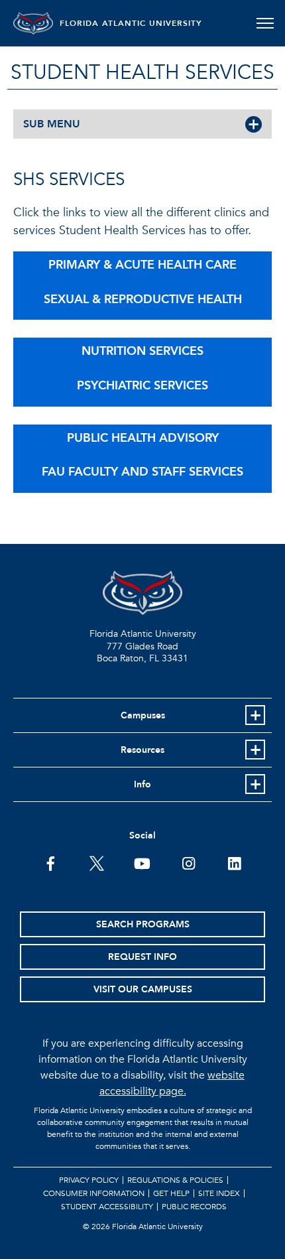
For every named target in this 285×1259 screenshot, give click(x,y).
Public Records (194, 1206)
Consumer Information (93, 1193)
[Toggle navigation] (264, 23)
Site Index (219, 1193)
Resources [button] (142, 750)
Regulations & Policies (175, 1180)
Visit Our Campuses (142, 989)
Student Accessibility (107, 1206)
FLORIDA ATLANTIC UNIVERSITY (131, 23)
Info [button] (142, 784)
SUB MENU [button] (51, 124)
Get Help (171, 1193)
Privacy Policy (89, 1180)
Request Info (142, 957)
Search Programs (143, 924)
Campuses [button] (143, 715)
